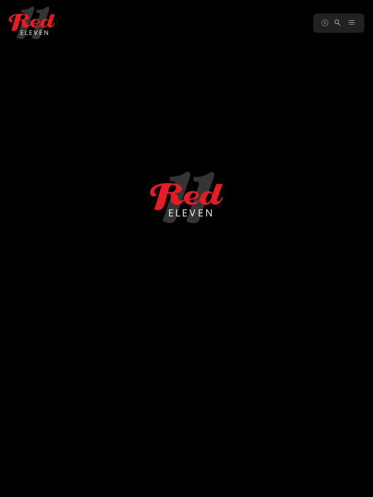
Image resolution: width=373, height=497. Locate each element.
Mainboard (311, 485)
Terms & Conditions (239, 485)
